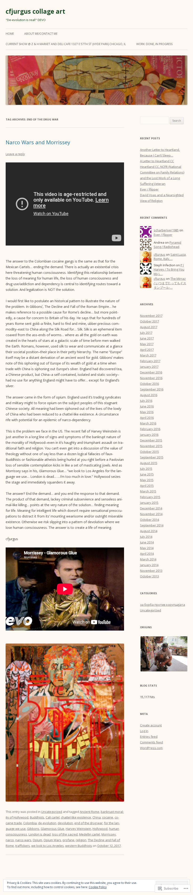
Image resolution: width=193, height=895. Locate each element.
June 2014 (147, 542)
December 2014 (151, 508)
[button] (163, 654)
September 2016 (151, 389)
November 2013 (151, 570)
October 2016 (149, 384)
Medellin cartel (89, 834)
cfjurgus (159, 254)
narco (10, 840)
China (96, 817)
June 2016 (147, 406)
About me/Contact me (40, 34)
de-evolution (47, 823)
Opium (37, 840)
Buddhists (37, 817)
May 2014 (146, 548)
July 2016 (146, 401)
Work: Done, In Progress (154, 44)
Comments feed (151, 742)
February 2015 (150, 497)
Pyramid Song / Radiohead (167, 244)
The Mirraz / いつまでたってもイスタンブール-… (170, 282)
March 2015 (148, 491)
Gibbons (33, 829)
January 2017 (149, 367)
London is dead (39, 834)
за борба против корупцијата (162, 604)
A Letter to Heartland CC (157, 161)
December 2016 (151, 372)
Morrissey (108, 834)
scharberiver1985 (166, 230)
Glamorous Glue (52, 829)
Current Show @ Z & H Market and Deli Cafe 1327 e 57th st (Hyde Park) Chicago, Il (66, 44)
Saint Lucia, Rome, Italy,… (170, 256)
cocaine (107, 817)
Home (10, 34)
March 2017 (148, 355)
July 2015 (146, 469)
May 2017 (146, 344)
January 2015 (149, 503)
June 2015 (147, 474)
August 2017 (148, 327)
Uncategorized (51, 812)
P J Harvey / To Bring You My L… (169, 269)
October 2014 (149, 519)
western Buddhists (78, 846)
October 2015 (149, 452)
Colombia (30, 823)
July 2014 (146, 536)
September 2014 (151, 525)
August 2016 (148, 395)
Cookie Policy (98, 887)
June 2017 (147, 338)
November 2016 (151, 378)
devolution (65, 823)
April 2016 (147, 418)
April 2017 (147, 350)
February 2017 (150, 361)
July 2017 (146, 333)
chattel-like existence (76, 817)
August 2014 (148, 531)
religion (81, 840)
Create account (151, 725)
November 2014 (151, 514)
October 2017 (149, 321)
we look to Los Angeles (47, 846)
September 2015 (151, 457)
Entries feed (148, 736)
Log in (144, 731)
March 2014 (148, 559)
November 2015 (151, 446)
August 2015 (148, 463)
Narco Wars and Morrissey (38, 142)
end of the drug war (88, 823)
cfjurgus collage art (35, 11)
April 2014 (147, 553)
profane (68, 840)
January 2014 (149, 565)
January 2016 (149, 435)
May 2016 (146, 412)
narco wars (23, 840)
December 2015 (151, 440)
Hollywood (100, 829)
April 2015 (147, 486)
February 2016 (150, 429)
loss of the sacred (65, 834)
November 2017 (151, 316)
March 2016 (148, 423)
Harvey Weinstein (78, 829)
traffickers (22, 846)
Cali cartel (53, 817)
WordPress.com (151, 748)
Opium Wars (52, 840)
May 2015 (146, 480)
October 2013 (149, 576)
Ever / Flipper (149, 189)
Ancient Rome (89, 812)
